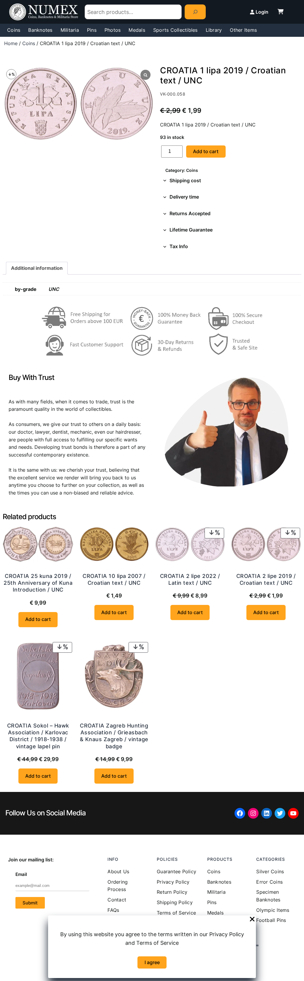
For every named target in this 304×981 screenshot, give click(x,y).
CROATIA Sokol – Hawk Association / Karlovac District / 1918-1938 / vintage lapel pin (38, 735)
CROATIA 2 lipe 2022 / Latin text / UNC (190, 579)
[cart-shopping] (280, 11)
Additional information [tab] (37, 268)
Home (11, 43)
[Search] (195, 11)
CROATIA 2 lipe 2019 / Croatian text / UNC (266, 579)
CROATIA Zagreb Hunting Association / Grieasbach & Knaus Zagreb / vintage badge (114, 735)
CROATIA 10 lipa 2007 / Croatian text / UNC (114, 579)
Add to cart (205, 151)
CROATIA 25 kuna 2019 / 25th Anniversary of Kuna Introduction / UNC (38, 583)
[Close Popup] (252, 919)
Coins (28, 43)
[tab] (230, 181)
